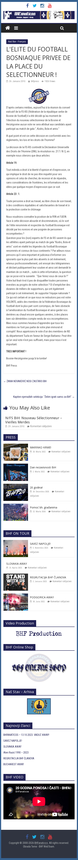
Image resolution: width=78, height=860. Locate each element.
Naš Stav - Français (17, 41)
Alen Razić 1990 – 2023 (16, 752)
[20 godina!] (15, 485)
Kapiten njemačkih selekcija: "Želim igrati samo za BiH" (44, 396)
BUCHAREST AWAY (13, 764)
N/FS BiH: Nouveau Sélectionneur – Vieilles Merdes (33, 420)
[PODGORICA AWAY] (15, 595)
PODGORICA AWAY (42, 597)
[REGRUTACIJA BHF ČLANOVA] (15, 575)
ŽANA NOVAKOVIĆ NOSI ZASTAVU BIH (25, 381)
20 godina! (36, 487)
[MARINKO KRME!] (15, 445)
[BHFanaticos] (39, 13)
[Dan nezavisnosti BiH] (15, 465)
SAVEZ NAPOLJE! (40, 543)
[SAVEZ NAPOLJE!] (15, 542)
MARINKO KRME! (40, 447)
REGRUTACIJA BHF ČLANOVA (48, 577)
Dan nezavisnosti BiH (43, 467)
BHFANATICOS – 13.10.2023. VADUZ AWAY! (26, 734)
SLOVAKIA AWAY (16, 563)
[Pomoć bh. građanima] (15, 505)
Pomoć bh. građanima (43, 507)
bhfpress (35, 81)
